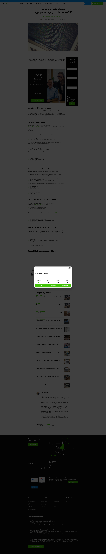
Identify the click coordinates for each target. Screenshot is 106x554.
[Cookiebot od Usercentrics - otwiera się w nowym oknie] (67, 268)
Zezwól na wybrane (53, 285)
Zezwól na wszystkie (65, 285)
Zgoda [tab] (41, 270)
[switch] (48, 282)
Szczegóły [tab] (53, 270)
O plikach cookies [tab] (65, 270)
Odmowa (41, 285)
